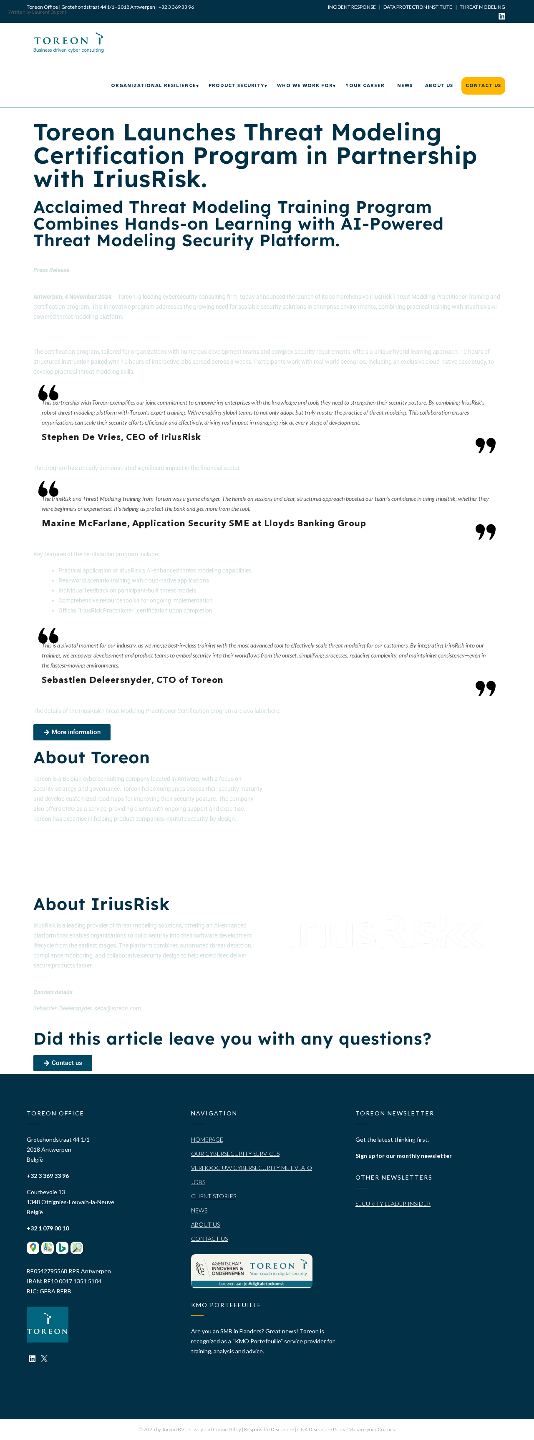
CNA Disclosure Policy (321, 1429)
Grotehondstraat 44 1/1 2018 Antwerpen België (58, 1149)
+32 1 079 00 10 (48, 1228)
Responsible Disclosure (269, 1429)
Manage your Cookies (371, 1429)
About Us (205, 1224)
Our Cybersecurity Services (235, 1153)
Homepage (207, 1139)
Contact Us (209, 1238)
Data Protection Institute (417, 7)
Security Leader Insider (393, 1203)
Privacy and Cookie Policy (214, 1429)
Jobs (198, 1181)
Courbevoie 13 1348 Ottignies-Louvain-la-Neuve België (70, 1201)
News (199, 1210)
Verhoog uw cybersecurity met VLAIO (251, 1167)
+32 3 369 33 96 (176, 7)
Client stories (213, 1196)
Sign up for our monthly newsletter (403, 1155)
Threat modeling (482, 7)
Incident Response (352, 7)
